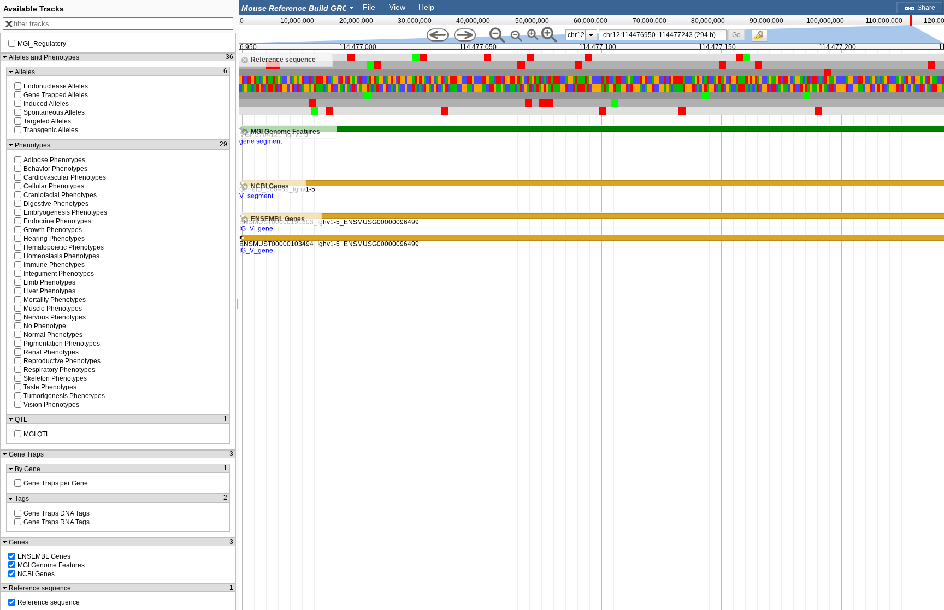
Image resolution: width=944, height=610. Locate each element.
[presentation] (591, 35)
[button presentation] (351, 7)
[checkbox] (762, 38)
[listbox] (581, 34)
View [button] (397, 7)
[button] (736, 35)
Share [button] (925, 7)
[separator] (237, 305)
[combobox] (298, 7)
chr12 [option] (576, 35)
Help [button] (426, 7)
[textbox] (295, 8)
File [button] (369, 7)
